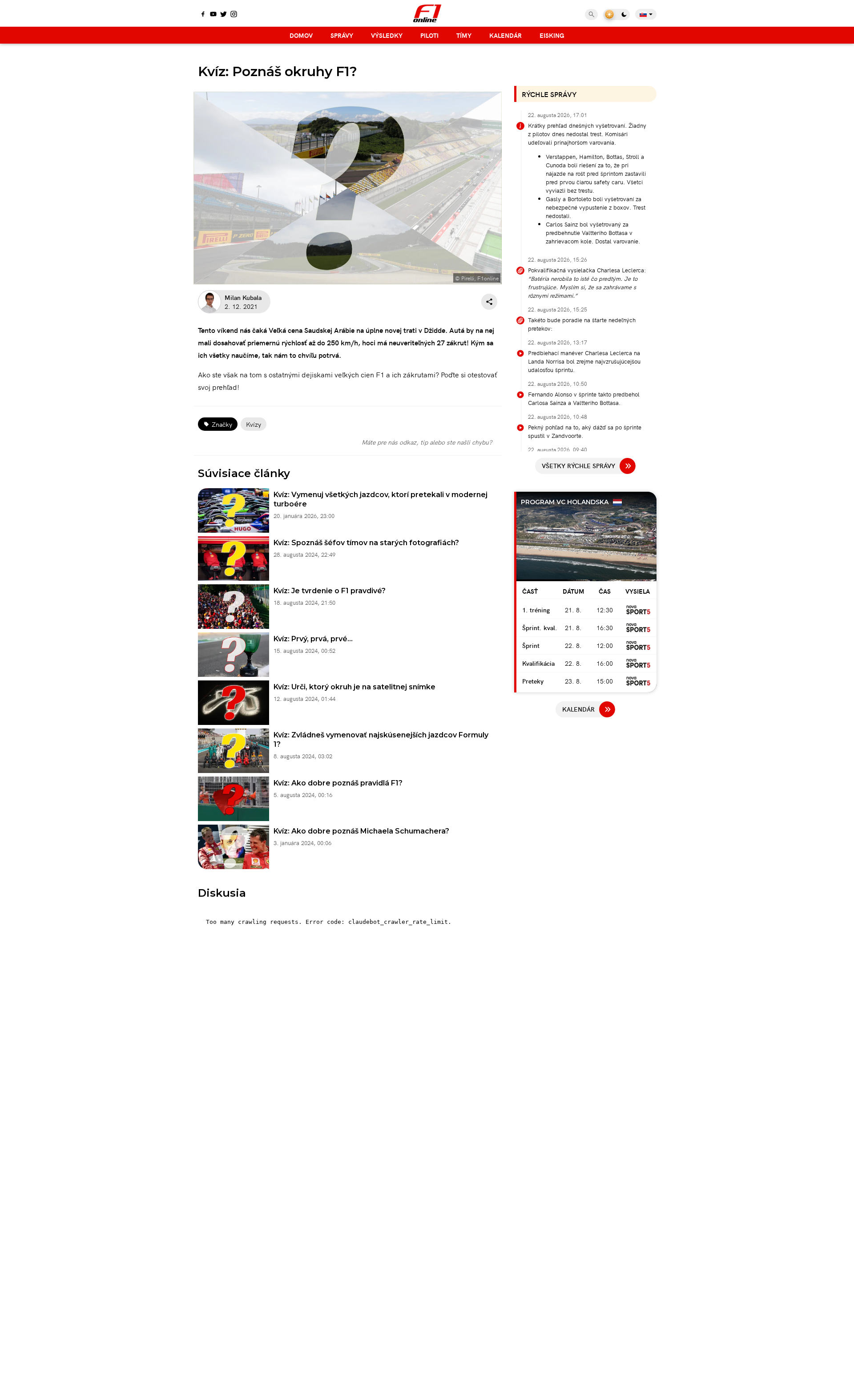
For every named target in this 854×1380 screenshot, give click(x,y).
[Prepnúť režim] (616, 14)
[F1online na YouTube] (213, 14)
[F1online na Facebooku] (203, 14)
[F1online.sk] (427, 13)
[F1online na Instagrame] (234, 14)
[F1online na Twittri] (223, 14)
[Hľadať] (591, 14)
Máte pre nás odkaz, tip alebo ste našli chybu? (427, 441)
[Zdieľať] (489, 302)
